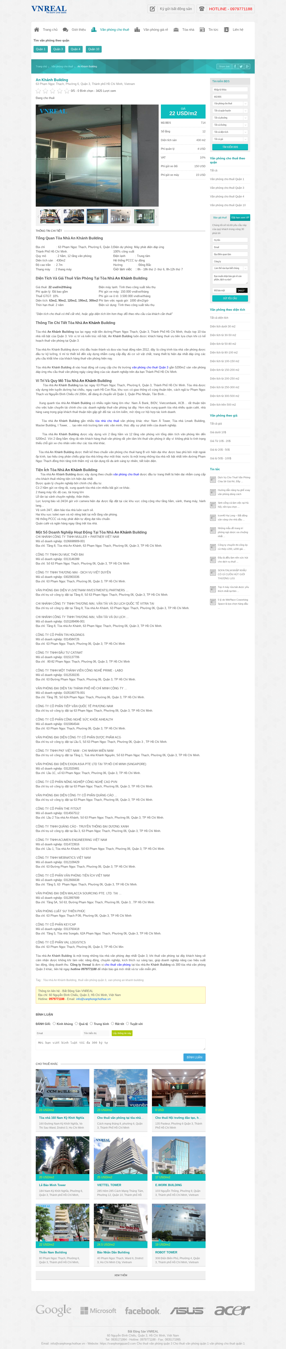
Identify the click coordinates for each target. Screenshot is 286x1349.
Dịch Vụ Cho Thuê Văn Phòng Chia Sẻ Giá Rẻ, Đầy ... (234, 479)
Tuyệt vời (136, 1024)
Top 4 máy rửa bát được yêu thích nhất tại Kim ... (233, 589)
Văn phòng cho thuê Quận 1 (227, 179)
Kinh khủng (65, 1024)
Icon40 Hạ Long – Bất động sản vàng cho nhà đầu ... (232, 517)
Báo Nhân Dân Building (113, 1252)
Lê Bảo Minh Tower (52, 1185)
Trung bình (101, 1024)
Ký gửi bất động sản (176, 9)
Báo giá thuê (220, 217)
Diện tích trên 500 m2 (223, 404)
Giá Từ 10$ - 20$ (220, 441)
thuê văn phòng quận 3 (92, 980)
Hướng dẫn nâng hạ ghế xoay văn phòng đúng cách (234, 492)
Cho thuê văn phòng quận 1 (191, 1343)
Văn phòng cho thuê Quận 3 (227, 187)
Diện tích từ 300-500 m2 (224, 396)
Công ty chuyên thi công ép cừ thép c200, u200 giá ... (233, 547)
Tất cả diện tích (219, 317)
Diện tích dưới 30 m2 (223, 326)
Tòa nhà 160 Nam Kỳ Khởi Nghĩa (61, 1117)
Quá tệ (83, 1024)
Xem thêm (120, 1275)
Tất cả (213, 170)
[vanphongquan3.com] (49, 8)
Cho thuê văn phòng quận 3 (154, 1343)
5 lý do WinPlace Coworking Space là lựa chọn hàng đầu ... (233, 603)
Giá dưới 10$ (218, 432)
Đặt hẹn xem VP (240, 217)
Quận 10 (93, 49)
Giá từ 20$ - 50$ (220, 449)
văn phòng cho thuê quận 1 (227, 1343)
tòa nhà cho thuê (107, 421)
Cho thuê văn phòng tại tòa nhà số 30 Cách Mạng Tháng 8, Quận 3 (143, 1117)
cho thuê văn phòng (117, 964)
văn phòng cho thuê (126, 474)
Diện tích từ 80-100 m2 (224, 352)
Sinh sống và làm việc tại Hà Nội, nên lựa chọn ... (233, 504)
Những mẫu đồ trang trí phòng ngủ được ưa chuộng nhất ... (233, 532)
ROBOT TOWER (166, 1252)
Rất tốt (119, 1024)
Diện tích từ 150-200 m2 (224, 370)
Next (156, 216)
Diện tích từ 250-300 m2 (224, 387)
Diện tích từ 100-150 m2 (224, 361)
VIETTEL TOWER (109, 1185)
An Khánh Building (52, 80)
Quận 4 (75, 49)
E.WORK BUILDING (168, 1185)
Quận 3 (58, 49)
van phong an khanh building (126, 980)
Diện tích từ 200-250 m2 (224, 378)
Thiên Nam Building (53, 1252)
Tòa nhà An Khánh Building (59, 980)
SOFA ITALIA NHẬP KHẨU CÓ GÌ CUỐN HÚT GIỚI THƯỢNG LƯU (232, 574)
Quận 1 (40, 49)
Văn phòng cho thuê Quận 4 (227, 196)
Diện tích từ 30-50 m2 (223, 335)
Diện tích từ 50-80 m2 (223, 343)
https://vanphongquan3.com (118, 1343)
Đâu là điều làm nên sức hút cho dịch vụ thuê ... (233, 559)
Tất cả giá (216, 423)
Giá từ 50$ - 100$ (220, 458)
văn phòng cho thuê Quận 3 (150, 367)
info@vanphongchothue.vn (93, 999)
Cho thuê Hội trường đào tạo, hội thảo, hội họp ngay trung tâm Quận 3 (204, 1117)
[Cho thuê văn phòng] (54, 1310)
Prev (38, 216)
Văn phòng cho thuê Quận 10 (228, 205)
